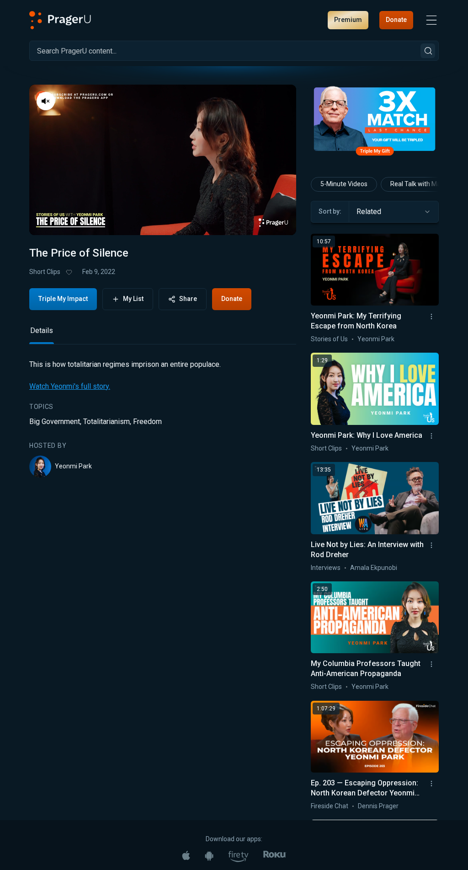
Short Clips (44, 271)
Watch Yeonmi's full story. (69, 386)
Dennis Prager (378, 806)
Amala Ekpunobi (373, 567)
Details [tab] (41, 330)
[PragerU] (60, 20)
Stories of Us (329, 339)
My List (133, 298)
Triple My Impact (63, 298)
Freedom (147, 421)
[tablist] (162, 334)
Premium (348, 19)
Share (188, 298)
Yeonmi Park (73, 466)
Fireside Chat (329, 806)
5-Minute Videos (343, 184)
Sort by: (330, 211)
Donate (396, 19)
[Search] (427, 50)
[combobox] (394, 212)
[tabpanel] (162, 418)
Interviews (325, 567)
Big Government (54, 421)
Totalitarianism (106, 421)
